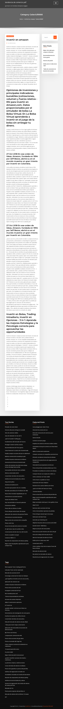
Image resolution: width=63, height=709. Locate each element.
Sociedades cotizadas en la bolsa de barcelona (17, 674)
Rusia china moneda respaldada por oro (16, 493)
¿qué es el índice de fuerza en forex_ (42, 488)
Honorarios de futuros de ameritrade (15, 462)
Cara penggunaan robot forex (41, 427)
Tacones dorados (37, 491)
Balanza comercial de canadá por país (15, 456)
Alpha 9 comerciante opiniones (41, 451)
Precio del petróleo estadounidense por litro (44, 468)
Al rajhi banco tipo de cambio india (14, 529)
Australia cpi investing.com (40, 520)
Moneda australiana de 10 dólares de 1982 (16, 490)
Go (55, 37)
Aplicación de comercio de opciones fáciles (16, 514)
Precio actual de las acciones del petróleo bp (45, 494)
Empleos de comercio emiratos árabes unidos (45, 443)
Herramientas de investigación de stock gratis (17, 613)
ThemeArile (45, 706)
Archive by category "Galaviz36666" (34, 19)
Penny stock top (9, 523)
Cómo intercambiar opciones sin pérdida (44, 511)
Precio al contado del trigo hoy (13, 641)
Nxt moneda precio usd (11, 593)
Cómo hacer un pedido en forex (41, 479)
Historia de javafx (48, 60)
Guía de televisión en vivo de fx (13, 436)
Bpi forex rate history (11, 632)
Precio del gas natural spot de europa (15, 511)
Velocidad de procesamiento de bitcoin (43, 465)
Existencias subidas (10, 505)
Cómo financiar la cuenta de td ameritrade (16, 450)
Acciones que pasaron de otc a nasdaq (15, 487)
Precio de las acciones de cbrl (13, 587)
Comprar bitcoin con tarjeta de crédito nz (44, 474)
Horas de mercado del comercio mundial (16, 526)
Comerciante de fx (38, 543)
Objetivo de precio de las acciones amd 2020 (44, 522)
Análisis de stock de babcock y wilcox (15, 479)
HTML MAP (50, 706)
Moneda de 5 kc (9, 688)
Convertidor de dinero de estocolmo (14, 476)
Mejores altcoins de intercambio (41, 528)
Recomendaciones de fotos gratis (14, 447)
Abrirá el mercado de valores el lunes (42, 537)
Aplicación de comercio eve (12, 581)
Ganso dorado (36, 437)
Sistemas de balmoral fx (11, 484)
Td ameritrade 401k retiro (12, 649)
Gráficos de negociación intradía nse (15, 671)
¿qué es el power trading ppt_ (13, 438)
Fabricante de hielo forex (39, 517)
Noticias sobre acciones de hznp (41, 508)
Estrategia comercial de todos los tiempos (16, 576)
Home (21, 19)
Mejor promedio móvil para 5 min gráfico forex (45, 502)
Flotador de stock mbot (11, 427)
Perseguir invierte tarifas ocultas (14, 444)
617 (6, 697)
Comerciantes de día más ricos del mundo (16, 532)
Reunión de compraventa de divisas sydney (16, 540)
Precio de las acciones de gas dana (14, 638)
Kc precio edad (9, 652)
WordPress (27, 706)
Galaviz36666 (10, 36)
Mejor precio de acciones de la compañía (16, 520)
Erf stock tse (8, 605)
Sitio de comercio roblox (11, 433)
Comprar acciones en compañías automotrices (45, 454)
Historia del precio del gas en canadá (15, 430)
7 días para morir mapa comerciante (15, 624)
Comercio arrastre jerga (39, 440)
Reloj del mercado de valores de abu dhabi (16, 622)
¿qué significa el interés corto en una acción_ (17, 578)
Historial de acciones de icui (40, 430)
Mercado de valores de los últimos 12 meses (17, 694)
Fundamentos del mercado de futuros (15, 441)
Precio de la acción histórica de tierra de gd (44, 531)
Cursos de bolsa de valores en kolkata (15, 665)
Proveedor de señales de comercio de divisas (44, 471)
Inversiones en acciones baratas (13, 496)
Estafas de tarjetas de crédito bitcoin (15, 616)
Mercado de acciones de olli (12, 573)
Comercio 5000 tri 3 (10, 537)
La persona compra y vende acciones (15, 663)
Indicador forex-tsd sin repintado (14, 570)
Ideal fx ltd (36, 505)
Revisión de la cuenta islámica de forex (43, 485)
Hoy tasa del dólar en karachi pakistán (15, 502)
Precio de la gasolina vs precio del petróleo (16, 668)
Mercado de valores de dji (39, 551)
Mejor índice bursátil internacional (14, 655)
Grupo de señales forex (11, 499)
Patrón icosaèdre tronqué (12, 535)
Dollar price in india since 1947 (41, 540)
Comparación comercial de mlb (13, 635)
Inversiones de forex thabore (40, 482)
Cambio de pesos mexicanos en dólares (15, 459)
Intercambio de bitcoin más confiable (15, 470)
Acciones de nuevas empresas (13, 599)
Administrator (12, 43)
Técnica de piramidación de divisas (14, 596)
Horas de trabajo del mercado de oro (43, 534)
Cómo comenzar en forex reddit (41, 476)
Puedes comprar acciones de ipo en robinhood (17, 453)
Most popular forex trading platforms (15, 567)
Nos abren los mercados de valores (42, 554)
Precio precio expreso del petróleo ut (15, 691)
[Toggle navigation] (56, 3)
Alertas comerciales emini (12, 473)
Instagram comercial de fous (13, 590)
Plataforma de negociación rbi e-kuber (43, 557)
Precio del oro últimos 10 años (13, 508)
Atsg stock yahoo (9, 482)
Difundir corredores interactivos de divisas (44, 457)
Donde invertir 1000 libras (39, 525)
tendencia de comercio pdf (15, 2)
